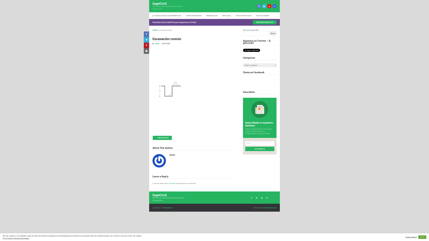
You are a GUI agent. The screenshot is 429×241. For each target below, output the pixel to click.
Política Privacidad (243, 16)
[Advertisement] (193, 63)
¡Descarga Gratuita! (264, 22)
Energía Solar (211, 16)
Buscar (273, 33)
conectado (172, 183)
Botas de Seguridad (194, 16)
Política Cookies (262, 16)
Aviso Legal (226, 16)
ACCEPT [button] (422, 237)
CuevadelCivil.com (270, 208)
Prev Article (163, 138)
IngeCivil (159, 3)
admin (157, 44)
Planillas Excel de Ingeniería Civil (168, 16)
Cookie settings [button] (411, 237)
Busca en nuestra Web (251, 30)
